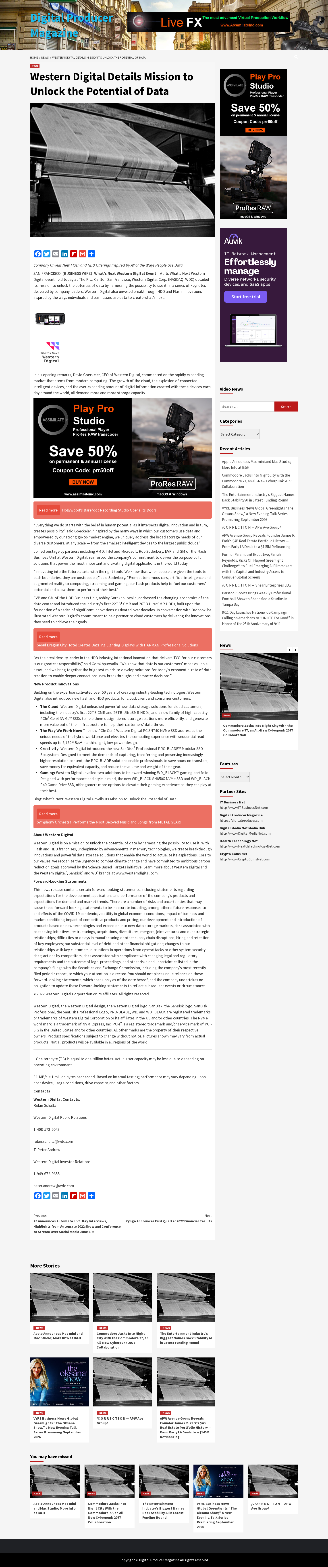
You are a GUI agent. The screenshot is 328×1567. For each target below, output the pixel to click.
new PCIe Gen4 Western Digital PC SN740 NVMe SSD (133, 730)
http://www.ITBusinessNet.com (244, 807)
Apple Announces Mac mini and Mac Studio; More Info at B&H (58, 1335)
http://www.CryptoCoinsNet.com (245, 859)
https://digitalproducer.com (241, 820)
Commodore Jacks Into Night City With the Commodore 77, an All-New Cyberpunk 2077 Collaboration (123, 1340)
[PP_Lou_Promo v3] (122, 447)
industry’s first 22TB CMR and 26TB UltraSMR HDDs (105, 712)
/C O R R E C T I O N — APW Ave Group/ (251, 527)
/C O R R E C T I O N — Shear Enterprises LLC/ (256, 585)
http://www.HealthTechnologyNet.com (250, 846)
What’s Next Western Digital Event (125, 273)
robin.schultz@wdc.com (53, 1141)
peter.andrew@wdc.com (53, 1185)
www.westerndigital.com (137, 873)
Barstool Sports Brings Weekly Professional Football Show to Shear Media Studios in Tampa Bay (256, 599)
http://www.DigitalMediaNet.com (245, 833)
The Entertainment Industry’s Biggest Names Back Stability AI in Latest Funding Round (186, 1338)
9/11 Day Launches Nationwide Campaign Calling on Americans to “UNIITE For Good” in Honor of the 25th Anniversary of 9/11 (258, 618)
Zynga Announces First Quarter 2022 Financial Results (169, 1218)
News (34, 65)
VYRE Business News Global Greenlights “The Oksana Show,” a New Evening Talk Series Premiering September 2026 (57, 1427)
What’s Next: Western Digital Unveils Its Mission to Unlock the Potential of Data (109, 798)
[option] (259, 703)
